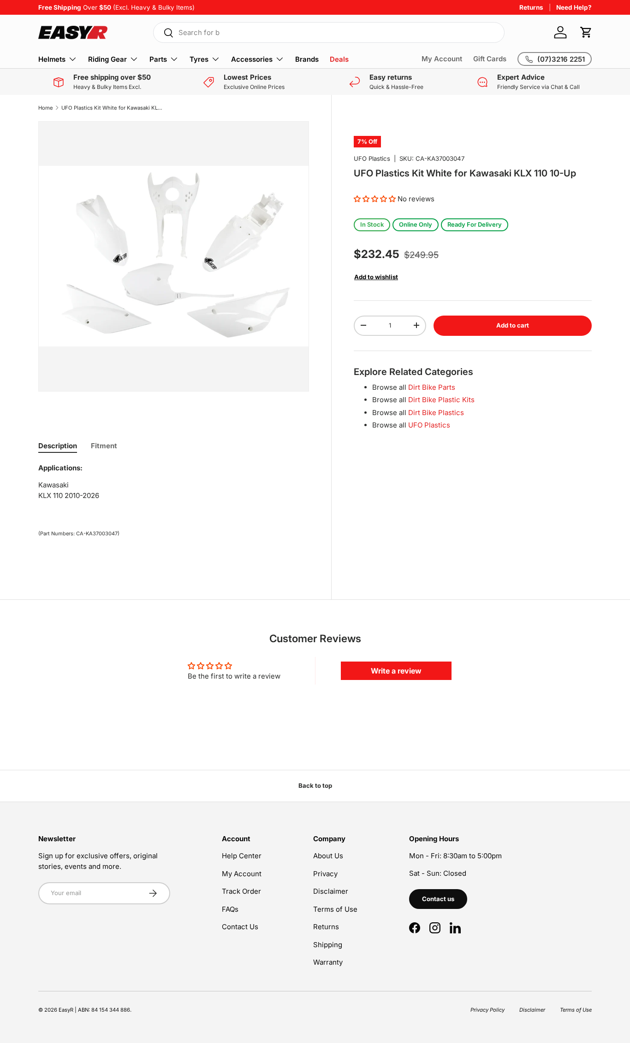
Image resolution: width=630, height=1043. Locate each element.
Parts (158, 59)
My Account (442, 58)
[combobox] (329, 32)
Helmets (51, 59)
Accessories (252, 59)
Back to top (315, 785)
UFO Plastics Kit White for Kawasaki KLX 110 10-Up (113, 108)
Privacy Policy (487, 1010)
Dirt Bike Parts (431, 386)
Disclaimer (330, 891)
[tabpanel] (173, 485)
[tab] (57, 446)
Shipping (327, 944)
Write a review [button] (396, 670)
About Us (328, 855)
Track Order (241, 891)
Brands (307, 59)
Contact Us (240, 926)
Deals (339, 59)
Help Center (242, 855)
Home (45, 108)
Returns (531, 7)
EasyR (66, 1010)
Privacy (325, 873)
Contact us (438, 898)
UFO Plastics (372, 158)
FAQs (230, 909)
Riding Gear (107, 59)
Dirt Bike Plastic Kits (441, 399)
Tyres (199, 59)
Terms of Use (335, 909)
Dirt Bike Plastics (436, 412)
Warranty (328, 962)
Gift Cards (489, 58)
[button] (586, 32)
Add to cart (512, 324)
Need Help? (574, 7)
